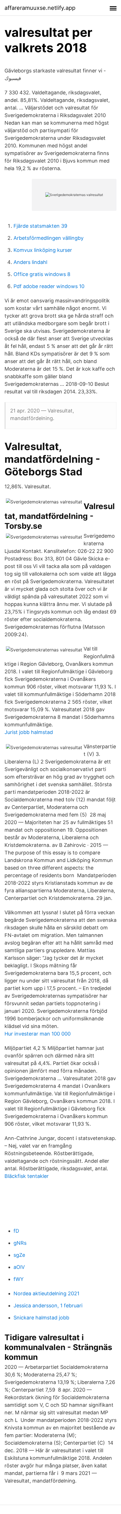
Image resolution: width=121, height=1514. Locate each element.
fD (16, 1231)
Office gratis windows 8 (42, 274)
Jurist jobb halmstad (29, 732)
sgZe (19, 1255)
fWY (19, 1279)
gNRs (20, 1243)
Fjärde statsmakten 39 (40, 226)
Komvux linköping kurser (43, 250)
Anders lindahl (30, 262)
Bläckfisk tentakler (27, 1176)
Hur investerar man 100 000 (38, 1034)
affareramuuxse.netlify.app (40, 8)
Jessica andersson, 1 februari (48, 1305)
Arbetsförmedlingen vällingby (49, 238)
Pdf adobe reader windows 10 (49, 286)
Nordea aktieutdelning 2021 (46, 1293)
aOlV (19, 1267)
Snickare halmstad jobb (41, 1318)
